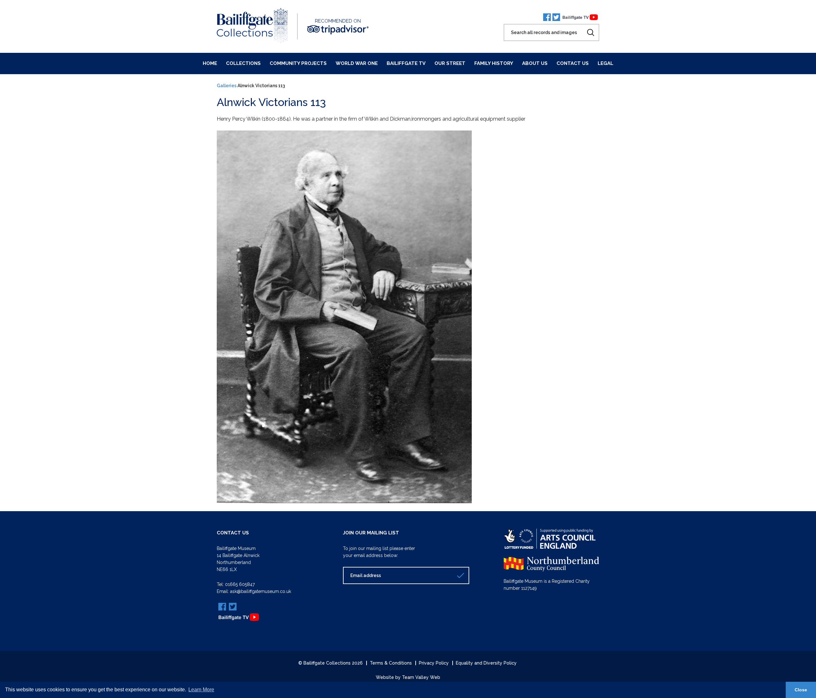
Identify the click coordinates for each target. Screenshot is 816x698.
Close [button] (801, 689)
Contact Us (573, 63)
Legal (605, 63)
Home (210, 63)
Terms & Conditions (391, 663)
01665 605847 (240, 584)
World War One (357, 63)
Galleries (227, 85)
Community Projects (298, 63)
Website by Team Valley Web (408, 677)
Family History (493, 63)
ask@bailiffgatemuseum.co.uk (260, 591)
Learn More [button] (201, 689)
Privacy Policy (434, 663)
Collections (243, 63)
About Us (535, 63)
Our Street (449, 63)
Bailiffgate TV (406, 63)
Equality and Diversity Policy (486, 663)
